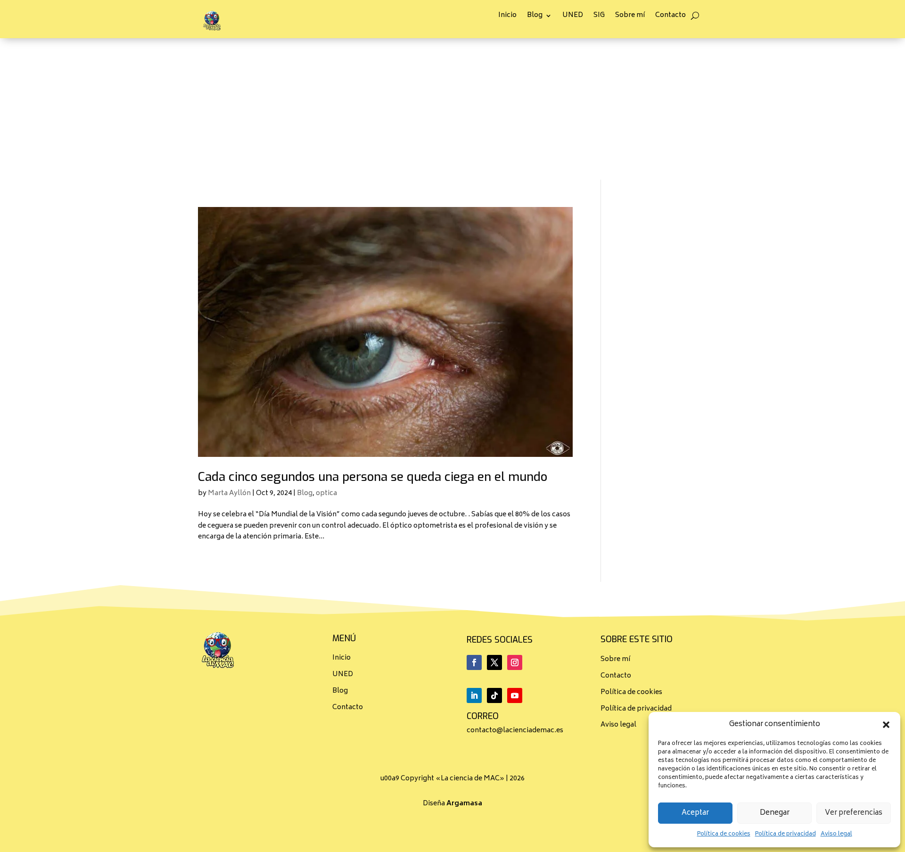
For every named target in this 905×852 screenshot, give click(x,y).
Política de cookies (723, 834)
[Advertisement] (452, 109)
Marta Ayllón (229, 493)
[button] (886, 724)
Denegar (775, 813)
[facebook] (474, 662)
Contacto (670, 16)
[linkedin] (474, 695)
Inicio (507, 16)
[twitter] (494, 662)
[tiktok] (494, 695)
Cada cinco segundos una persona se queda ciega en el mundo (372, 477)
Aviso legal (836, 834)
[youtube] (514, 695)
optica (326, 493)
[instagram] (514, 662)
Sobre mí (630, 16)
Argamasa (464, 804)
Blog (535, 16)
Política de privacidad (785, 834)
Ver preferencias (853, 813)
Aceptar (695, 813)
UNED (572, 16)
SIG (599, 16)
